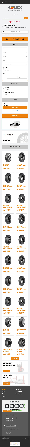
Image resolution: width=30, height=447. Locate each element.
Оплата (4, 396)
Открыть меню (15, 32)
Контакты (18, 393)
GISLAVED (7, 87)
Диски (3, 393)
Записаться (6, 383)
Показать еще (15, 358)
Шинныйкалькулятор (15, 124)
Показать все (15, 96)
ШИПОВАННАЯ (7, 69)
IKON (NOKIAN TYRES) (9, 92)
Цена (4, 73)
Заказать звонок (16, 21)
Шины (3, 391)
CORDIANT (7, 89)
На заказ (6, 105)
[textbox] (15, 48)
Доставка (18, 389)
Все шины (15, 115)
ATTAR (6, 94)
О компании (19, 391)
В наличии (6, 103)
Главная (4, 389)
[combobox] (15, 48)
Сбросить (15, 110)
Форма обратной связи (11, 425)
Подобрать (15, 107)
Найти (26, 18)
